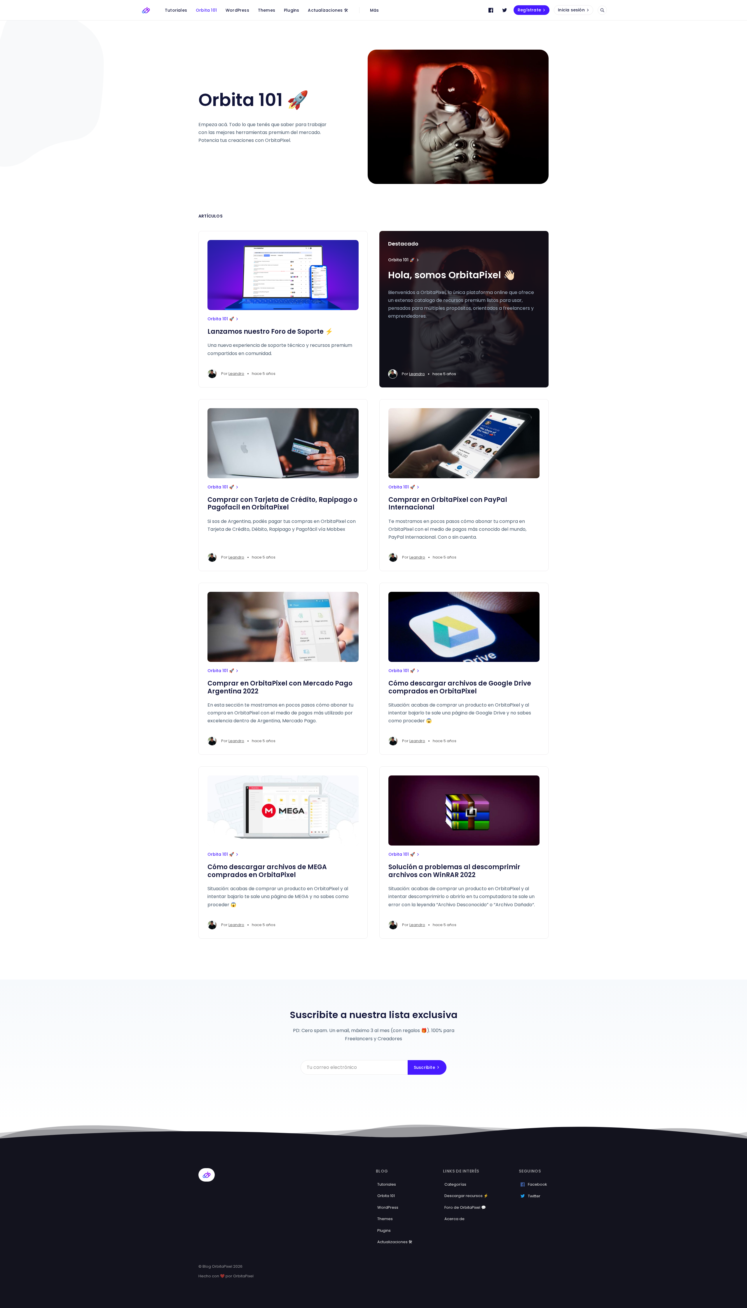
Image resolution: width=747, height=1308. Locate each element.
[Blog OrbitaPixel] (146, 10)
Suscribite (424, 1067)
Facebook (537, 1184)
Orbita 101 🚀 (220, 319)
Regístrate (529, 10)
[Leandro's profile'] (212, 373)
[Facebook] (490, 10)
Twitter (534, 1196)
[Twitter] (504, 10)
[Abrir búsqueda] (602, 10)
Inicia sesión (571, 10)
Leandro (236, 373)
